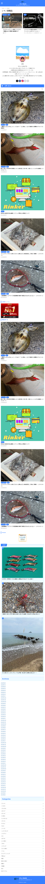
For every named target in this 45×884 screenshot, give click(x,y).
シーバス (3, 828)
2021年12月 (3, 787)
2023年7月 (3, 752)
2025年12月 (3, 697)
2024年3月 (3, 737)
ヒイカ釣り (3, 841)
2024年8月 (3, 727)
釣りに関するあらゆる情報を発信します (25, 879)
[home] (28, 81)
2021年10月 (3, 791)
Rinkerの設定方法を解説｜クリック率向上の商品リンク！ (15, 213)
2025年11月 (3, 699)
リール (2, 851)
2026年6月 (3, 686)
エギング (3, 811)
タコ (2, 836)
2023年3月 (3, 759)
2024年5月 (3, 733)
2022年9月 (3, 770)
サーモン (3, 823)
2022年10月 (3, 768)
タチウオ (3, 838)
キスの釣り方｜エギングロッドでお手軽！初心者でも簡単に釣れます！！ (19, 672)
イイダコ (3, 806)
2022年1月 (3, 785)
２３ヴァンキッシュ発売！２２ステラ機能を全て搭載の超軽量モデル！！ (12, 31)
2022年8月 (3, 772)
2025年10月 (3, 701)
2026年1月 (3, 696)
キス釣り (3, 816)
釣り (2, 868)
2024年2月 (3, 738)
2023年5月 (3, 755)
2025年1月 (3, 718)
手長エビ (3, 856)
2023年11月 (3, 744)
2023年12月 (3, 742)
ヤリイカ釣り (4, 848)
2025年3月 (3, 714)
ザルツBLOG (23, 4)
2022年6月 (3, 776)
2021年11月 (3, 789)
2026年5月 (3, 688)
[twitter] (17, 81)
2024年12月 (3, 720)
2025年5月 (3, 710)
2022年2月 (3, 783)
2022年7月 (3, 774)
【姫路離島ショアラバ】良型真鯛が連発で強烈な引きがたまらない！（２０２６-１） (22, 295)
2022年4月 (3, 779)
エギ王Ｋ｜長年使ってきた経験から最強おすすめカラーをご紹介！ (18, 579)
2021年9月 (3, 793)
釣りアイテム (4, 871)
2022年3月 (3, 781)
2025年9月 (3, 703)
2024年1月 (3, 740)
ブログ (2, 843)
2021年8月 (3, 794)
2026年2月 (3, 694)
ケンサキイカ (4, 818)
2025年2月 (3, 716)
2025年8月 (3, 705)
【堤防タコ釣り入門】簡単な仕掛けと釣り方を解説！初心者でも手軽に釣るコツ (21, 614)
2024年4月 (3, 735)
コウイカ (3, 821)
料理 (2, 858)
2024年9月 (3, 725)
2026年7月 (3, 684)
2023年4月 (3, 757)
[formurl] (25, 81)
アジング (3, 803)
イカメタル (3, 808)
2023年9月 (3, 748)
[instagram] (22, 81)
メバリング (3, 846)
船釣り (2, 863)
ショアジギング (4, 831)
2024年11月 (3, 722)
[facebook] (20, 81)
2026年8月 (3, 683)
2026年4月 (3, 690)
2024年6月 (3, 731)
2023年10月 (3, 746)
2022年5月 (3, 778)
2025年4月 (3, 712)
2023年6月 (3, 753)
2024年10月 (3, 724)
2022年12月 (3, 765)
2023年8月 (3, 750)
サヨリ (2, 826)
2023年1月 (3, 763)
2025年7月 (3, 707)
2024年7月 (3, 729)
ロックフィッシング (5, 853)
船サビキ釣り (4, 861)
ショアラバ (3, 833)
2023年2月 (3, 761)
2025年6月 (3, 709)
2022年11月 (3, 766)
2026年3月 (3, 692)
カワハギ (3, 813)
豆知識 (2, 866)
